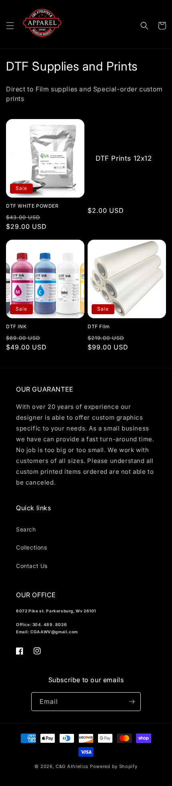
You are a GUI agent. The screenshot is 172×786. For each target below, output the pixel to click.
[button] (10, 25)
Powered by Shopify (114, 766)
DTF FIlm (99, 326)
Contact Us (32, 565)
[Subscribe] (131, 701)
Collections (31, 547)
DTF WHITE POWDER (32, 206)
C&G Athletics (72, 766)
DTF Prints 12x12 (124, 158)
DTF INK (16, 326)
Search (26, 529)
